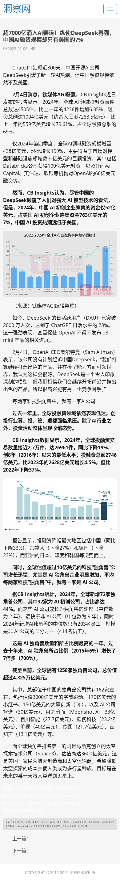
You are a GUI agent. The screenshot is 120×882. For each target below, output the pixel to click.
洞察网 (17, 8)
